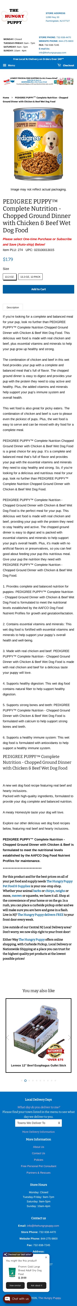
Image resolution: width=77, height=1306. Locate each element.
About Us (38, 1146)
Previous (7, 1037)
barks (37, 891)
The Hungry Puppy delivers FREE (41, 914)
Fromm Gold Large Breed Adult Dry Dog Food (29, 1270)
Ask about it (36, 1285)
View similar (15, 1285)
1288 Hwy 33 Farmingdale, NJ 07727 (58, 17)
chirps (49, 891)
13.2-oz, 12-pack (30, 276)
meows (17, 895)
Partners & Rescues (38, 1172)
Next (69, 1037)
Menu (11, 65)
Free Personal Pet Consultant (38, 1166)
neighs (60, 891)
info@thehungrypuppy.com (43, 1225)
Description (13, 307)
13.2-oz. (9, 276)
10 (55, 1080)
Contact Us (38, 1153)
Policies (38, 1159)
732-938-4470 (55, 37)
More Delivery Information (38, 1131)
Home (6, 97)
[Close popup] (46, 1257)
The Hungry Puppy (32, 939)
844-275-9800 (56, 41)
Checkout (68, 65)
